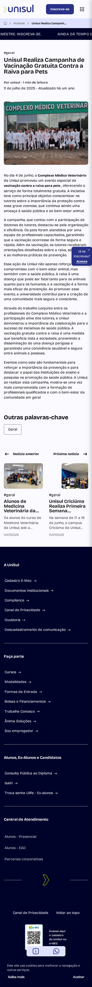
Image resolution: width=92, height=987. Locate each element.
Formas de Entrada (21, 692)
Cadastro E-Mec (18, 580)
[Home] (5, 23)
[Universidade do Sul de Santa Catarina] (24, 9)
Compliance (14, 600)
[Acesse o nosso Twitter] (50, 900)
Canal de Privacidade (22, 610)
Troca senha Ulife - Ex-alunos (29, 793)
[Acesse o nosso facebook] (34, 900)
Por (26, 82)
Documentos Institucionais (27, 590)
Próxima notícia (66, 454)
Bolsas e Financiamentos (25, 701)
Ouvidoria (12, 620)
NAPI (9, 783)
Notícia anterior (26, 454)
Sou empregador (19, 731)
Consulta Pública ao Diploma (28, 773)
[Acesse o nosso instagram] (42, 900)
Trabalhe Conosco (20, 711)
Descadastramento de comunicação (35, 630)
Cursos (10, 672)
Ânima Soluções (18, 721)
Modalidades (15, 682)
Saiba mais (16, 977)
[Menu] (82, 9)
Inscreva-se (60, 9)
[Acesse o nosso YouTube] (58, 900)
